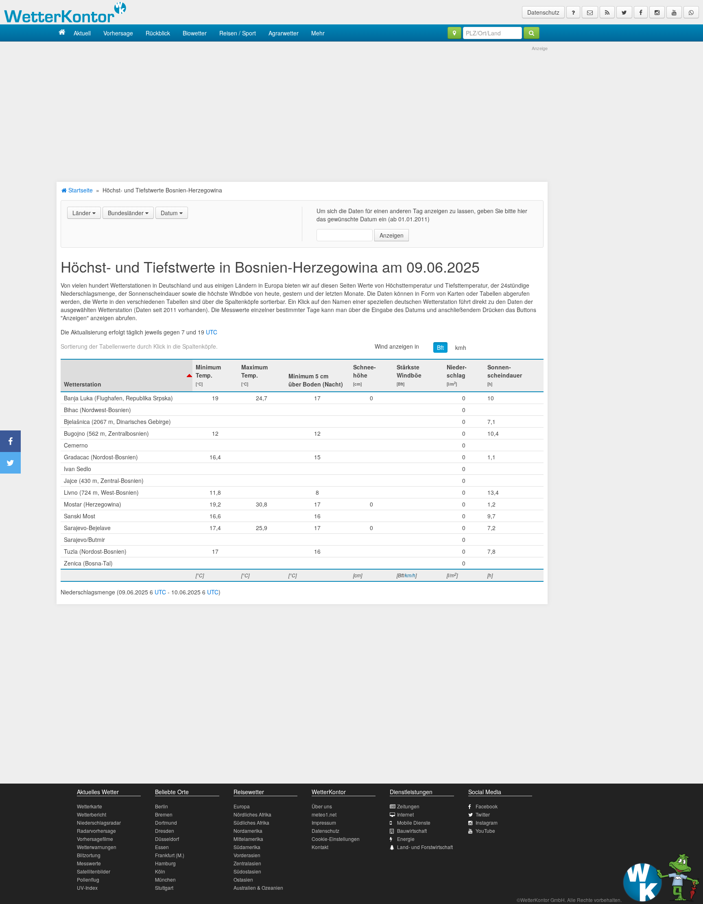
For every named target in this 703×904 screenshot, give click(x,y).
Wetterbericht (91, 814)
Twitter (483, 814)
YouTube (485, 830)
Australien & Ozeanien (258, 887)
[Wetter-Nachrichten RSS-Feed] (607, 12)
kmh (460, 347)
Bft (440, 347)
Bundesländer (126, 213)
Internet (405, 814)
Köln (160, 871)
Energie (406, 838)
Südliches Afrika (251, 822)
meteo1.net (324, 814)
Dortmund (166, 822)
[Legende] (573, 12)
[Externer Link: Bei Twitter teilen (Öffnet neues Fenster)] (10, 463)
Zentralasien (247, 863)
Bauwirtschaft (412, 830)
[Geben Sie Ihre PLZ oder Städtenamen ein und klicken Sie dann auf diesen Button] (531, 33)
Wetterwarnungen (96, 846)
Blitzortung (88, 855)
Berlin (161, 806)
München (165, 879)
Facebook (487, 806)
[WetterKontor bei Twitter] (624, 12)
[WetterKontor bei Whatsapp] (691, 12)
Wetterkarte (89, 806)
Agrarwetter (284, 33)
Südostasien (247, 871)
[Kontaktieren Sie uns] (590, 12)
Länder (82, 213)
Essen (162, 846)
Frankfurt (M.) (169, 855)
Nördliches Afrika (252, 814)
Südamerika (247, 846)
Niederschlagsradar (99, 822)
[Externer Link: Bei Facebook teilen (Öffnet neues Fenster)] (10, 441)
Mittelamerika (248, 838)
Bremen (163, 814)
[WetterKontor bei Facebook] (641, 12)
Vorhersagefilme (95, 838)
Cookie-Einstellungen (336, 838)
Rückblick (158, 33)
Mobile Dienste (413, 822)
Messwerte (89, 863)
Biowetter (195, 33)
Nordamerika (248, 830)
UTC (211, 332)
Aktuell (82, 33)
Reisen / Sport (237, 33)
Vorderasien (247, 855)
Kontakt (320, 846)
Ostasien (243, 879)
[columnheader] (126, 375)
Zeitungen (408, 806)
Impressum (324, 822)
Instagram (487, 822)
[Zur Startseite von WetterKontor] (62, 32)
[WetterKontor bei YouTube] (674, 12)
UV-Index (87, 887)
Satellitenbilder (93, 871)
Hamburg (165, 863)
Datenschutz (543, 12)
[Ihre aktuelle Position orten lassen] (454, 33)
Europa (242, 806)
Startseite (80, 190)
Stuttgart (164, 887)
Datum (170, 213)
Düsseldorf (167, 838)
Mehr (318, 33)
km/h (410, 575)
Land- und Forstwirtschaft (425, 846)
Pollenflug (88, 879)
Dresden (164, 830)
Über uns (322, 806)
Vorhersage (118, 33)
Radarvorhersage (96, 830)
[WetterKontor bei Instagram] (657, 12)
